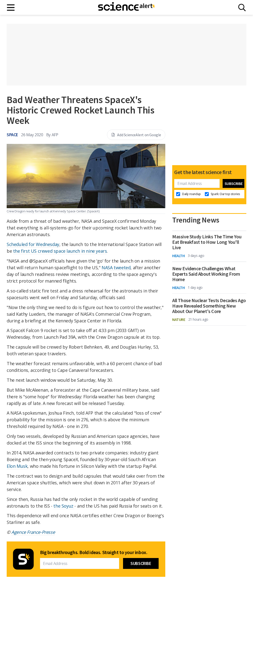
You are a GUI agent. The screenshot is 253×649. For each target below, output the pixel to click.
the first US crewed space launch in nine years (60, 251)
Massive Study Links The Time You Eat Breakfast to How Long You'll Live (206, 242)
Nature (178, 319)
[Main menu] (11, 7)
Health (178, 255)
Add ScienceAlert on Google (139, 134)
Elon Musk (17, 466)
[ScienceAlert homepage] (126, 7)
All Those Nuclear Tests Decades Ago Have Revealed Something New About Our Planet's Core (209, 306)
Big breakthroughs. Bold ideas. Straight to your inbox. (93, 552)
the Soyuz (63, 506)
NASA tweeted (116, 267)
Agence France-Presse (33, 532)
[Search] (242, 7)
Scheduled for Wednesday (33, 244)
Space (12, 134)
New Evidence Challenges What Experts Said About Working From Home (206, 274)
